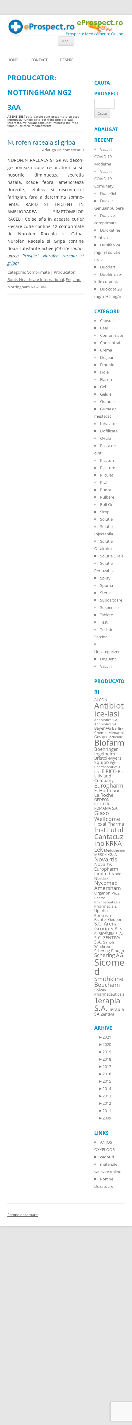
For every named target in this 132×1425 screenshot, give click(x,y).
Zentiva (107, 1014)
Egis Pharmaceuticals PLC (107, 767)
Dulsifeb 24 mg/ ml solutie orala (107, 252)
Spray (105, 578)
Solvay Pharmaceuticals (109, 992)
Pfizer (116, 893)
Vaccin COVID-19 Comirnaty (104, 179)
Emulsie (107, 364)
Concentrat (110, 342)
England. (73, 279)
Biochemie (114, 737)
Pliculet (106, 475)
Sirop (105, 512)
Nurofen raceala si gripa (41, 142)
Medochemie (114, 850)
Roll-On (107, 504)
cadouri (107, 1157)
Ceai (104, 328)
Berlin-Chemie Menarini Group (109, 732)
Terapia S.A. (107, 1004)
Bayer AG (102, 728)
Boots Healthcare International (35, 279)
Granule (107, 401)
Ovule (105, 438)
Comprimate (38, 272)
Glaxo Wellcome (107, 815)
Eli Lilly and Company (108, 776)
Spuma (106, 585)
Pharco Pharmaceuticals (107, 900)
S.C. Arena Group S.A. (106, 926)
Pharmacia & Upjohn (105, 908)
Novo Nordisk (108, 876)
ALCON (100, 699)
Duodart (107, 267)
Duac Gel (108, 193)
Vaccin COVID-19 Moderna (103, 156)
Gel (103, 387)
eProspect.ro (100, 22)
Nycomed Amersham (107, 885)
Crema (106, 350)
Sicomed (109, 966)
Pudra (105, 489)
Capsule (107, 320)
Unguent (108, 659)
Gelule (105, 394)
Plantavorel (103, 915)
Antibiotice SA (105, 724)
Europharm (108, 785)
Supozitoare (111, 600)
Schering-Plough (109, 950)
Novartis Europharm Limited (106, 868)
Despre (66, 60)
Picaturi (107, 460)
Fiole (104, 372)
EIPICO (109, 771)
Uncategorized (107, 651)
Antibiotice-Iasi (109, 709)
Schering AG (108, 955)
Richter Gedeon (108, 919)
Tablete (106, 615)
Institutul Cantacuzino (108, 836)
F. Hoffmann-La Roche (108, 792)
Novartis (105, 859)
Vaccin (106, 666)
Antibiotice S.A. (106, 720)
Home (12, 60)
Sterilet (106, 592)
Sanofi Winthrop (104, 944)
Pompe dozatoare (22, 1214)
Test (104, 622)
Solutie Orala (111, 556)
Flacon (106, 379)
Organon (102, 893)
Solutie (106, 519)
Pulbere (107, 497)
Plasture (107, 467)
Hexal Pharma (109, 824)
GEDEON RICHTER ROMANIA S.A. (106, 804)
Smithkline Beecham (108, 982)
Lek (98, 849)
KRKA (114, 843)
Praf (103, 482)
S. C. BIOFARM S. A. (108, 931)
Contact (39, 60)
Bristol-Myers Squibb (108, 760)
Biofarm (109, 742)
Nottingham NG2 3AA (27, 287)
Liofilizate (109, 431)
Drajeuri (107, 357)
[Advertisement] (18, 1332)
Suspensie (109, 607)
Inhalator (108, 423)
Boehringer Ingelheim (106, 751)
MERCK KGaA (105, 854)
